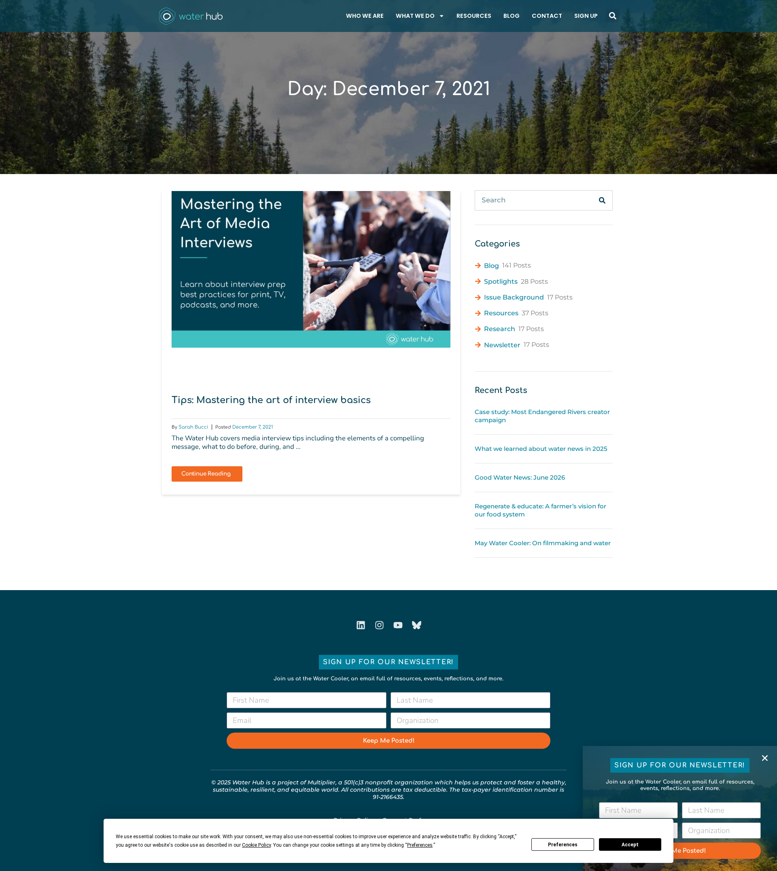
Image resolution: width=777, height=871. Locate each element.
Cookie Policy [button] (256, 845)
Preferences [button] (420, 845)
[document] (388, 435)
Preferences (562, 845)
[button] (765, 758)
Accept (630, 845)
